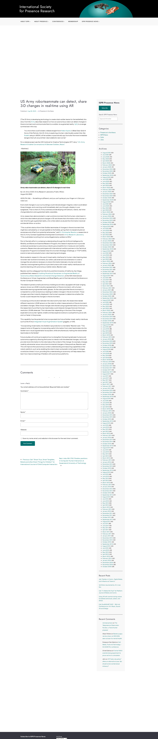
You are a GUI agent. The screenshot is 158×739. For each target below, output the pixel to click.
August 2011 (106, 521)
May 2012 (105, 503)
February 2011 (106, 534)
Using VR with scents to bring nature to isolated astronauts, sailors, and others (110, 599)
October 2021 (106, 271)
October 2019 (106, 321)
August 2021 (106, 275)
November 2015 (107, 417)
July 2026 (105, 155)
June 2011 (105, 525)
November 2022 (107, 245)
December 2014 (107, 439)
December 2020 (107, 292)
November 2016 (107, 392)
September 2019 (107, 323)
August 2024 (106, 202)
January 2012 (106, 511)
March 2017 (106, 384)
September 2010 (107, 544)
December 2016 (107, 390)
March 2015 (106, 433)
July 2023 (105, 228)
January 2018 (106, 364)
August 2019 (106, 325)
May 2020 (105, 306)
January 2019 (106, 339)
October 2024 (106, 198)
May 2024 (105, 208)
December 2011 (107, 513)
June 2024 (105, 206)
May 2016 (105, 405)
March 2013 (106, 482)
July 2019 (105, 327)
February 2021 (107, 288)
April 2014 (105, 456)
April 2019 (105, 333)
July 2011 (105, 523)
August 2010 (106, 546)
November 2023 (107, 220)
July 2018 (105, 351)
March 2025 (106, 187)
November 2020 (107, 294)
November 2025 (107, 171)
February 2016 (107, 411)
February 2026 (107, 165)
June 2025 (105, 181)
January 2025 (106, 191)
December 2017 (107, 366)
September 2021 (107, 273)
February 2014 (107, 460)
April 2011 (105, 530)
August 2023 (106, 226)
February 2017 (107, 386)
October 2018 (106, 345)
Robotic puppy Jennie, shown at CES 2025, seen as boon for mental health (112, 636)
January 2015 (106, 437)
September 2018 (107, 347)
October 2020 (106, 296)
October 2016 (106, 394)
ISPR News (104, 135)
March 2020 (106, 310)
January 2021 (106, 290)
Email (23, 421)
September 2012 (107, 495)
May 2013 (105, 478)
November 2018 (107, 343)
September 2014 (107, 446)
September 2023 (107, 224)
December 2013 (107, 464)
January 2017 (106, 388)
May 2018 (105, 355)
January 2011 (106, 536)
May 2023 (105, 232)
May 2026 (105, 159)
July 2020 (105, 302)
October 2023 (106, 222)
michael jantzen (107, 623)
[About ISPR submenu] (30, 21)
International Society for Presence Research (37, 9)
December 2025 (107, 169)
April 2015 (105, 431)
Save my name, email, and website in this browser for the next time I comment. (50, 438)
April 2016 (105, 407)
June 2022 (105, 255)
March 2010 (106, 556)
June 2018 (105, 353)
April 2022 (105, 259)
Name (23, 412)
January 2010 (106, 560)
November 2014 (107, 441)
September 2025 (107, 175)
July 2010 (105, 548)
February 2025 (107, 189)
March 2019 (106, 335)
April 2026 (105, 161)
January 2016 (106, 413)
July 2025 (105, 179)
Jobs (102, 140)
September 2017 (107, 372)
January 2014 (106, 462)
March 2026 (106, 163)
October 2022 (106, 247)
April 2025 (105, 185)
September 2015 (107, 421)
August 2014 (106, 448)
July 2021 (105, 278)
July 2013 (105, 474)
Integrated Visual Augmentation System (48, 322)
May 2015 (105, 429)
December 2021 (107, 267)
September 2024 (107, 200)
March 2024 (106, 212)
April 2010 (105, 554)
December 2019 (107, 316)
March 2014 (106, 458)
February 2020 (107, 312)
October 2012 (106, 493)
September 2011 (107, 519)
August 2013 (106, 472)
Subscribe (105, 108)
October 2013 (106, 468)
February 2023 (107, 239)
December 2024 (107, 194)
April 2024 (105, 210)
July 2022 (105, 253)
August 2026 (106, 153)
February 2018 (107, 361)
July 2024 (105, 204)
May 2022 (105, 257)
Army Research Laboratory (74, 235)
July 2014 (105, 450)
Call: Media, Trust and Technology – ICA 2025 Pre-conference (112, 644)
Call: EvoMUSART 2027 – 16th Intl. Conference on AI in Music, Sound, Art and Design (110, 606)
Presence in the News (47, 111)
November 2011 (107, 515)
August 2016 (106, 398)
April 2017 (105, 382)
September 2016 (107, 396)
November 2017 (107, 368)
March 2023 (106, 236)
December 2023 (107, 218)
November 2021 (107, 269)
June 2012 (105, 501)
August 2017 (106, 374)
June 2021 (105, 280)
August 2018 (106, 349)
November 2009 (107, 564)
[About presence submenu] (48, 21)
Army (33, 122)
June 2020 (105, 304)
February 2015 (107, 435)
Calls (102, 137)
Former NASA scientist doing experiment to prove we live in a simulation (112, 653)
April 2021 (105, 284)
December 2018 (107, 341)
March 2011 (106, 532)
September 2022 (107, 249)
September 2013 (107, 470)
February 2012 (107, 509)
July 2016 (105, 400)
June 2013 (105, 476)
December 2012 (107, 489)
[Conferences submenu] (64, 21)
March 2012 (106, 507)
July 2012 (105, 499)
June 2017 (105, 378)
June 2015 (105, 427)
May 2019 (105, 331)
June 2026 (105, 157)
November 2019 (107, 319)
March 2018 (106, 359)
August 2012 (106, 497)
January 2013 (106, 486)
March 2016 (106, 409)
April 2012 (105, 505)
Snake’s (26, 135)
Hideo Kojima (66, 131)
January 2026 (106, 167)
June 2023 (105, 230)
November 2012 (107, 491)
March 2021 (106, 286)
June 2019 (105, 329)
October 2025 (106, 173)
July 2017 (105, 376)
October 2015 (106, 419)
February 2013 (107, 484)
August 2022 (106, 251)
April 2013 (105, 480)
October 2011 (106, 517)
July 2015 (105, 425)
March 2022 (106, 261)
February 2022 (107, 263)
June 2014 (105, 452)
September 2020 (107, 298)
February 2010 (107, 558)
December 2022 (107, 243)
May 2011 (105, 527)
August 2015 (106, 423)
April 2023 (105, 234)
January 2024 (106, 216)
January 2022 (106, 265)
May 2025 (105, 183)
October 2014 (106, 444)
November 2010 (107, 540)
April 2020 (105, 308)
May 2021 (105, 282)
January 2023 (106, 241)
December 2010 (107, 538)
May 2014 (105, 454)
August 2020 (106, 300)
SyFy (76, 124)
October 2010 (106, 542)
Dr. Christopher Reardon (68, 232)
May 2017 (105, 380)
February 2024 (107, 214)
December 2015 (107, 415)
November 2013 (107, 466)
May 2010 (105, 552)
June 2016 (105, 402)
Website (23, 430)
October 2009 (106, 566)
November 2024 (107, 196)
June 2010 (105, 550)
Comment (24, 391)
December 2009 (107, 562)
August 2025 (106, 177)
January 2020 (106, 314)
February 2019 (107, 337)
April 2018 (105, 357)
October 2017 (106, 370)
